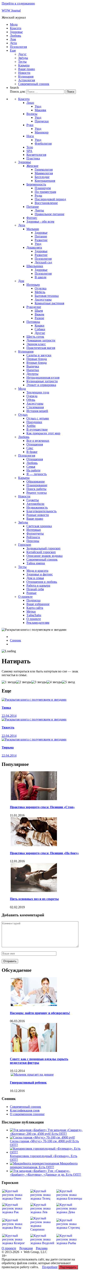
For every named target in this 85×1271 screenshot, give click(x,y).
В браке (31, 452)
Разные (31, 593)
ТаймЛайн (33, 615)
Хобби (30, 426)
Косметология (36, 154)
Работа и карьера (38, 585)
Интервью (33, 530)
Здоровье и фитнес (39, 574)
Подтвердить (68, 1267)
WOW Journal (11, 10)
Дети (13, 43)
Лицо (30, 102)
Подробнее (50, 1267)
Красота (15, 28)
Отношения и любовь (41, 582)
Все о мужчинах (37, 440)
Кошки (39, 325)
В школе (40, 277)
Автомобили (35, 504)
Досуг (22, 54)
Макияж (40, 110)
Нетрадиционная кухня (42, 377)
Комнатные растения (49, 303)
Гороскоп (24, 544)
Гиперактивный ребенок (28, 1082)
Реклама (41, 1248)
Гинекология (44, 169)
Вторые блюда (36, 362)
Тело (29, 147)
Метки (31, 611)
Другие (40, 333)
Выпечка (32, 366)
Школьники (34, 266)
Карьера (24, 65)
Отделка (40, 288)
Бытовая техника (47, 296)
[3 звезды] (39, 682)
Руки (29, 125)
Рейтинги (33, 537)
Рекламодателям (37, 622)
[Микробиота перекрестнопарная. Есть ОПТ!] (35, 1163)
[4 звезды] (54, 682)
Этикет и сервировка (41, 385)
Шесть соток (35, 336)
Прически (42, 121)
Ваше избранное (38, 604)
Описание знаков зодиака (44, 556)
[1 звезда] (9, 682)
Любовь (15, 35)
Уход (38, 106)
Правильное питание (49, 214)
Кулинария (25, 76)
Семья (30, 466)
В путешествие (37, 429)
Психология (18, 46)
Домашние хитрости (40, 340)
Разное (39, 318)
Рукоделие (33, 307)
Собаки (40, 329)
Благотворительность (41, 511)
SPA (29, 151)
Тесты (22, 61)
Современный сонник (33, 84)
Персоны (32, 541)
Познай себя (35, 589)
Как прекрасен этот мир (43, 433)
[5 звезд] (68, 682)
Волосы (31, 114)
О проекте (25, 596)
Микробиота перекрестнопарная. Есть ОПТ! (44, 1165)
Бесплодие (42, 177)
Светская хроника (39, 526)
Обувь (30, 400)
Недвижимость (37, 507)
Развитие (41, 240)
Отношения (34, 444)
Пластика (33, 158)
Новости (24, 72)
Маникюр (41, 132)
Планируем (43, 188)
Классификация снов (25, 1110)
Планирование (36, 485)
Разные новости (37, 515)
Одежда (31, 396)
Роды (38, 195)
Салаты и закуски (38, 355)
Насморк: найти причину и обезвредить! (40, 1013)
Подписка (33, 600)
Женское (32, 166)
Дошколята (34, 247)
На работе (33, 470)
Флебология (43, 143)
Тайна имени (35, 563)
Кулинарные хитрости (42, 381)
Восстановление (46, 203)
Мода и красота (37, 570)
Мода (14, 24)
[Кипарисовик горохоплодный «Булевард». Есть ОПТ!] (46, 1152)
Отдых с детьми (37, 418)
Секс (29, 448)
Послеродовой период (50, 199)
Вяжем (39, 314)
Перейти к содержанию (18, 3)
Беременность (36, 184)
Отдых (23, 414)
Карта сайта (34, 608)
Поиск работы (36, 489)
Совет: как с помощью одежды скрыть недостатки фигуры (39, 1060)
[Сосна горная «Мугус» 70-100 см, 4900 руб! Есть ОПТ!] (42, 1137)
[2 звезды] (23, 682)
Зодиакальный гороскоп (43, 548)
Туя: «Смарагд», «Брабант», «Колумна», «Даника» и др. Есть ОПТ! (45, 1172)
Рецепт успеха (36, 492)
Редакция (26, 1248)
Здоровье (16, 32)
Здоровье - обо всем (40, 221)
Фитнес (31, 218)
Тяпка (6, 707)
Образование (35, 481)
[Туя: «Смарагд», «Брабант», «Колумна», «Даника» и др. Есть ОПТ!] (29, 1171)
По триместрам (45, 192)
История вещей (37, 411)
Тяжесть (8, 727)
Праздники (34, 422)
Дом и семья (35, 578)
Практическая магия (40, 348)
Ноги (30, 136)
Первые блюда (36, 359)
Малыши (32, 229)
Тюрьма (8, 747)
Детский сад (43, 262)
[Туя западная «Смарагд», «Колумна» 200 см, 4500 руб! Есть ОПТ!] (29, 1130)
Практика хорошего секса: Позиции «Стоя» (42, 807)
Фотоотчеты (35, 533)
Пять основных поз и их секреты (34, 899)
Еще (13, 50)
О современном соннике (27, 1114)
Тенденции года (37, 392)
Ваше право (26, 69)
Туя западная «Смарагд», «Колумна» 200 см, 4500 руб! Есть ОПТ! (46, 1131)
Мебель (40, 292)
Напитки (32, 370)
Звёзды (23, 58)
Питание (32, 206)
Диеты (39, 210)
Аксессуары (43, 299)
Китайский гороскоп (41, 552)
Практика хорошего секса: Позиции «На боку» (44, 853)
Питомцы (33, 322)
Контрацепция (45, 180)
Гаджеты (32, 500)
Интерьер (33, 284)
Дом (13, 39)
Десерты (32, 374)
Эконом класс (36, 344)
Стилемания (35, 407)
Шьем (39, 310)
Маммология (44, 173)
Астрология (26, 80)
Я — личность (36, 474)
